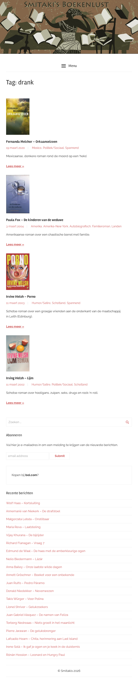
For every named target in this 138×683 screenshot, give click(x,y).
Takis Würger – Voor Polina (24, 599)
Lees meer (13, 166)
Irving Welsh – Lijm (19, 378)
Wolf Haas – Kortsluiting (23, 503)
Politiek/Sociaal (53, 148)
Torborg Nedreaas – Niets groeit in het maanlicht (40, 623)
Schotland (58, 303)
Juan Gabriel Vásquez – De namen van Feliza (37, 615)
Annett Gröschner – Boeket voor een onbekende (40, 575)
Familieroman (101, 226)
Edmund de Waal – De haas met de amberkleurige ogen (45, 551)
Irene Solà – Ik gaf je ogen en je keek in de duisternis (43, 646)
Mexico (37, 148)
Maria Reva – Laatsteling (23, 527)
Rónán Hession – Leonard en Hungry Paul (35, 655)
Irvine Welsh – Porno (21, 296)
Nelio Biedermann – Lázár (24, 559)
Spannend (72, 148)
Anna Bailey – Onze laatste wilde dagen (34, 567)
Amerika (36, 226)
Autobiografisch (80, 226)
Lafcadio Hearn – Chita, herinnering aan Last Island (42, 639)
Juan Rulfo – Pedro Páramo (25, 583)
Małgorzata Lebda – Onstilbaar (27, 519)
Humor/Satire (41, 303)
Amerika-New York (55, 226)
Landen (116, 226)
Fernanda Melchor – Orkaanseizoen (31, 141)
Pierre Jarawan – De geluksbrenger (31, 631)
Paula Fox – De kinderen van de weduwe (34, 220)
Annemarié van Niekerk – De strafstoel (33, 511)
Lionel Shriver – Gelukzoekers (27, 607)
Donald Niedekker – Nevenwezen (30, 591)
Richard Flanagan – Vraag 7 (25, 543)
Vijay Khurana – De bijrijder (25, 535)
